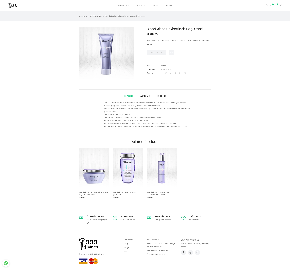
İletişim (169, 6)
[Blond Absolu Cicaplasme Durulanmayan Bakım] (162, 168)
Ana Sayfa (83, 16)
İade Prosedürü (153, 239)
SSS (125, 251)
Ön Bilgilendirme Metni (156, 254)
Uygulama (145, 95)
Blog (155, 6)
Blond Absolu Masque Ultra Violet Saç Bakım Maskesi (93, 193)
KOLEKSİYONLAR (96, 16)
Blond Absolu (110, 16)
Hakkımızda (123, 6)
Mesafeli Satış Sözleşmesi (157, 250)
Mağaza (140, 6)
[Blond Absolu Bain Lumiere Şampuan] (128, 168)
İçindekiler (161, 95)
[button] (276, 5)
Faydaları (128, 95)
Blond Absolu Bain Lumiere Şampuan (124, 193)
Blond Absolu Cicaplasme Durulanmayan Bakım (158, 193)
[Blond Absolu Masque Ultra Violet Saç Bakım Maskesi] (94, 168)
